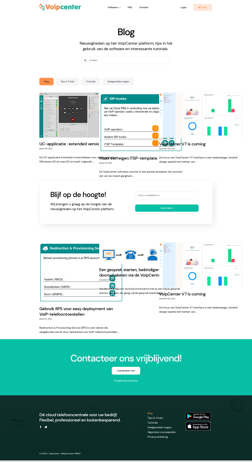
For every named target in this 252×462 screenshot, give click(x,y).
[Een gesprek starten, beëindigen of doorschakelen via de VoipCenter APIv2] (141, 253)
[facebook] (40, 427)
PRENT (78, 453)
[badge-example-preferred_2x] (198, 423)
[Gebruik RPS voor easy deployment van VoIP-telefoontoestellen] (81, 272)
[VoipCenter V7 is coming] (201, 115)
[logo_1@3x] (60, 5)
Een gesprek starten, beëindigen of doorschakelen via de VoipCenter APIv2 (136, 272)
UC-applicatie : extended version (70, 144)
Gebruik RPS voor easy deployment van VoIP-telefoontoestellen (76, 311)
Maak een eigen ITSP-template (128, 158)
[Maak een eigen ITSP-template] (141, 122)
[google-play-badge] (198, 412)
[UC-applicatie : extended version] (81, 115)
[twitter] (46, 427)
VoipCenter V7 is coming (182, 144)
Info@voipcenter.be (126, 380)
